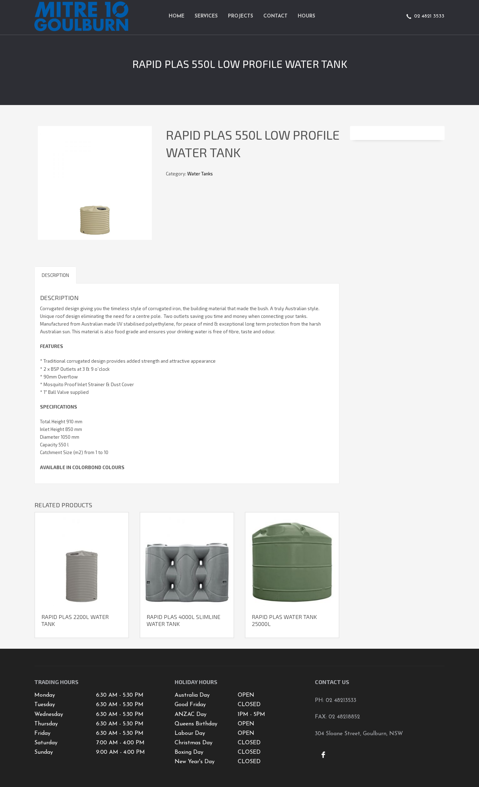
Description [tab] (55, 275)
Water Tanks (200, 173)
